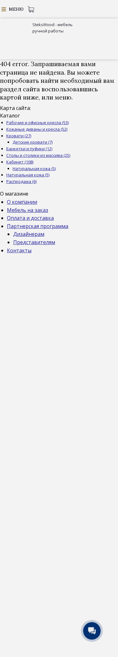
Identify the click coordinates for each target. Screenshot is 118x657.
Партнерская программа (37, 226)
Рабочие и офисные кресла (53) (37, 122)
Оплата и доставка (30, 217)
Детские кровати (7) (33, 142)
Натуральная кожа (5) (34, 168)
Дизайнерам (28, 234)
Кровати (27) (18, 136)
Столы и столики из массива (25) (38, 155)
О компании (22, 201)
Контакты (19, 250)
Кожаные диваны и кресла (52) (36, 129)
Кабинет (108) (19, 162)
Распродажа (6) (21, 181)
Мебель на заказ (27, 210)
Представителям (34, 242)
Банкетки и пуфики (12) (29, 148)
